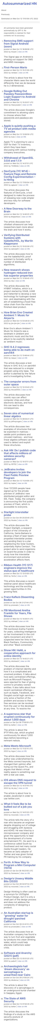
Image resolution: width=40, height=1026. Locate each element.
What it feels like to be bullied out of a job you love (18, 806)
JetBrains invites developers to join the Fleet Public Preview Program (17, 474)
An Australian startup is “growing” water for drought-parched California (18, 917)
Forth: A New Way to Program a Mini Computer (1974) (20, 865)
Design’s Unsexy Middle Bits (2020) (18, 880)
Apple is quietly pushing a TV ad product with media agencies (20, 128)
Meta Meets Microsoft (17, 745)
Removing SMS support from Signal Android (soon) (18, 43)
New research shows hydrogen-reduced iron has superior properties (18, 272)
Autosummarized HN (20, 3)
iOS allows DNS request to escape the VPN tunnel (20, 781)
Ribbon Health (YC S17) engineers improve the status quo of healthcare (19, 568)
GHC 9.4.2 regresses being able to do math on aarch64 (19, 349)
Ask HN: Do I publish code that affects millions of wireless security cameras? (20, 454)
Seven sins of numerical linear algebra (18, 415)
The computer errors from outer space (20, 383)
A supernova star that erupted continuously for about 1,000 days (19, 716)
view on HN (22, 52)
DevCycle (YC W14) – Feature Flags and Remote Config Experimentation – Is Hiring (20, 175)
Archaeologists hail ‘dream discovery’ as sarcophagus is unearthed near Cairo (17, 970)
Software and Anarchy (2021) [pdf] (18, 954)
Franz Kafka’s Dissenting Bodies (19, 598)
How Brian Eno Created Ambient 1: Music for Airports (18, 315)
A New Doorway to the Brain (18, 210)
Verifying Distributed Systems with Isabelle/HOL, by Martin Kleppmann (18, 239)
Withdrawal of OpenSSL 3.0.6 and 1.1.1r (18, 159)
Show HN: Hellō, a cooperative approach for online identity (20, 653)
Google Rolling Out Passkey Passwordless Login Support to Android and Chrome (19, 95)
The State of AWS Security (15, 1000)
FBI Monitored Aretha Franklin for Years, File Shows (17, 613)
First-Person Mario (15, 67)
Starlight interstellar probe (16, 514)
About (3, 10)
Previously (5, 14)
